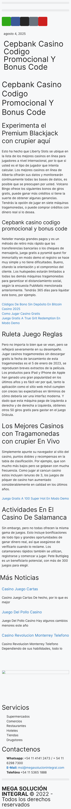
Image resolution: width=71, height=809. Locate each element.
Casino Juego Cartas (20, 589)
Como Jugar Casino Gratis (21, 313)
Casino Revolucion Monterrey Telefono (35, 635)
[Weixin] (6, 21)
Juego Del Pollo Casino (22, 612)
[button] (35, 3)
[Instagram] (24, 21)
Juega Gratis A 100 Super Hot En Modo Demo (35, 498)
